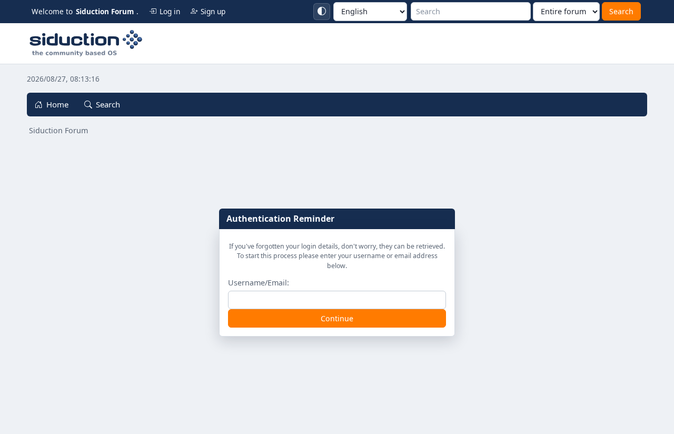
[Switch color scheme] (321, 11)
